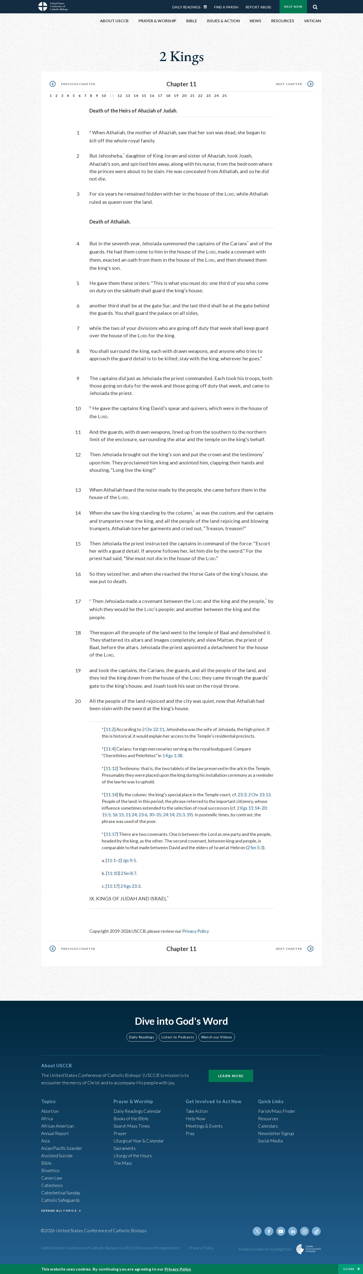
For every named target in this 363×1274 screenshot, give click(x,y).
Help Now (293, 6)
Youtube (280, 1231)
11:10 (112, 873)
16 (152, 95)
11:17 (111, 834)
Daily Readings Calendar (207, 6)
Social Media (270, 1140)
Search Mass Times (132, 1126)
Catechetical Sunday (60, 1192)
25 (224, 95)
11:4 (109, 748)
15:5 (106, 814)
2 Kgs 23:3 (130, 886)
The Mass (123, 1163)
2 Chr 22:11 (153, 729)
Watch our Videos (216, 1037)
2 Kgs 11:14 (248, 808)
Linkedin (292, 1231)
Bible (46, 1163)
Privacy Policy (195, 931)
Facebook (268, 1231)
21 (192, 95)
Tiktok (316, 1231)
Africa (47, 1118)
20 (184, 95)
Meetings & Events (204, 1126)
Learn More (231, 1076)
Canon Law (51, 1178)
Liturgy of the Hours (133, 1155)
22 (200, 95)
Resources (268, 1118)
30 (151, 814)
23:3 (242, 794)
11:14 (111, 794)
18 (168, 95)
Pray (190, 1133)
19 (176, 95)
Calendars (268, 1126)
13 (128, 95)
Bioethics (50, 1170)
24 (216, 95)
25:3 (180, 814)
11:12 (111, 768)
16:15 (117, 814)
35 (158, 814)
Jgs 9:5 (129, 860)
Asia (45, 1140)
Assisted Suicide (57, 1155)
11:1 (111, 860)
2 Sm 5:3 (255, 847)
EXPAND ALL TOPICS (59, 1210)
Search (315, 5)
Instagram (304, 1231)
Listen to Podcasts (177, 1037)
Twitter (257, 1231)
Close (349, 1269)
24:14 (168, 814)
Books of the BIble (131, 1118)
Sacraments (125, 1148)
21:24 (131, 814)
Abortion (50, 1111)
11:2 (109, 729)
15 (144, 95)
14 (136, 95)
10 (103, 95)
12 (120, 95)
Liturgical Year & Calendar (139, 1140)
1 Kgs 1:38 (172, 755)
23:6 (143, 814)
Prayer (120, 1133)
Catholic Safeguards (60, 1200)
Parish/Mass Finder (276, 1111)
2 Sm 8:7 (128, 873)
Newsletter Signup (276, 1133)
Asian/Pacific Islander (61, 1148)
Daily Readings (186, 7)
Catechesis (52, 1185)
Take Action (197, 1111)
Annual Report (55, 1133)
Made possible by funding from (266, 1249)
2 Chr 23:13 (259, 794)
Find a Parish (226, 7)
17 (160, 95)
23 (208, 95)
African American (57, 1126)
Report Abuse (258, 7)
